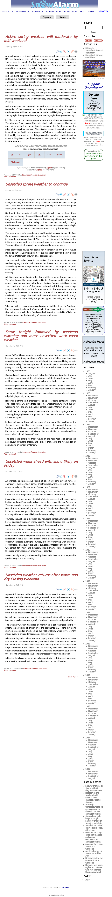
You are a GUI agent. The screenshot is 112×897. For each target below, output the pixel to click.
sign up (39, 170)
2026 (87, 371)
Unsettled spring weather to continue (36, 184)
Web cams (36, 11)
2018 (87, 612)
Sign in (62, 17)
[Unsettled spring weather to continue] (76, 194)
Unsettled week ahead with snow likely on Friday (41, 463)
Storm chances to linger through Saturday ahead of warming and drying (94, 819)
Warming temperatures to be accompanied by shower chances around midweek (94, 809)
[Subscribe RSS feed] (89, 40)
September (93, 402)
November (93, 398)
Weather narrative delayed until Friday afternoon (94, 827)
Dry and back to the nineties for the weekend (94, 860)
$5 (20, 155)
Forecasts (7, 11)
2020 (87, 550)
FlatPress (65, 887)
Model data (70, 11)
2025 (87, 393)
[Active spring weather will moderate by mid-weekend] (76, 51)
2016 (87, 675)
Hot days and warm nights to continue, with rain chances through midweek (94, 868)
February (92, 387)
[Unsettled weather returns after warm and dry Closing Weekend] (76, 589)
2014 (87, 738)
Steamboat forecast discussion (34, 175)
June (90, 378)
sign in (49, 168)
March (91, 385)
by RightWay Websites (56, 895)
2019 (87, 581)
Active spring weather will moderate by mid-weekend (41, 39)
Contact (91, 11)
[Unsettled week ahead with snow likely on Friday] (76, 476)
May (90, 380)
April (90, 383)
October (92, 400)
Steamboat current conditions (93, 56)
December (93, 395)
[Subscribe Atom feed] (98, 40)
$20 (39, 155)
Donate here (93, 102)
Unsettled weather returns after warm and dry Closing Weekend (41, 577)
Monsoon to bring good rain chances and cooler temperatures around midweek (93, 837)
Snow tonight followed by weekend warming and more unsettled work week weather (41, 336)
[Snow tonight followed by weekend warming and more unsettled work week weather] (76, 350)
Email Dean (94, 296)
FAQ (82, 11)
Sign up (47, 17)
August (91, 373)
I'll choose (15, 162)
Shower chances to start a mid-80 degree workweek (94, 788)
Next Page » (73, 677)
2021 (87, 518)
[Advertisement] (42, 26)
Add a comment (10, 177)
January (92, 390)
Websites (103, 11)
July (90, 376)
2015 (87, 706)
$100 (59, 155)
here (87, 123)
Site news (89, 48)
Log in (87, 880)
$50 (49, 155)
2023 (87, 456)
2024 (87, 424)
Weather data (53, 11)
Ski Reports (21, 11)
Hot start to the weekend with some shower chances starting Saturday (92, 797)
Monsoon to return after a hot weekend (94, 846)
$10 (29, 155)
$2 (12, 155)
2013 (87, 769)
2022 (87, 487)
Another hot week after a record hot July (93, 853)
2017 (87, 644)
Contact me (92, 151)
